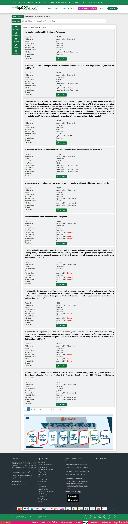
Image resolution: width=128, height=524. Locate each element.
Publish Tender (80, 2)
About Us (71, 8)
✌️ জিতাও (93, 8)
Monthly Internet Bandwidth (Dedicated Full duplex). (45, 32)
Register (112, 8)
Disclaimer (41, 477)
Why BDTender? (43, 479)
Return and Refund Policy (46, 469)
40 (57, 409)
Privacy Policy (42, 467)
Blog (90, 2)
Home (50, 8)
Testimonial (42, 486)
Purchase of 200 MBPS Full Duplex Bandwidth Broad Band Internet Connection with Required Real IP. (63, 150)
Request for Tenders (35, 2)
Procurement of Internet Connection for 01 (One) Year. (46, 217)
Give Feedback (99, 2)
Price (71, 2)
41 (60, 409)
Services (57, 8)
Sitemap (41, 496)
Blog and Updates (44, 472)
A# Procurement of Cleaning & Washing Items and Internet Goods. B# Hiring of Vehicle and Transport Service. (67, 183)
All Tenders (42, 462)
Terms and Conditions (45, 464)
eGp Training (42, 494)
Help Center (42, 474)
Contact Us (41, 501)
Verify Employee (43, 499)
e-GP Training (49, 2)
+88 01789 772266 (20, 2)
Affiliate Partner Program (46, 491)
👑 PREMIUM (83, 8)
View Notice (61, 59)
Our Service (42, 482)
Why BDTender (62, 2)
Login (102, 8)
